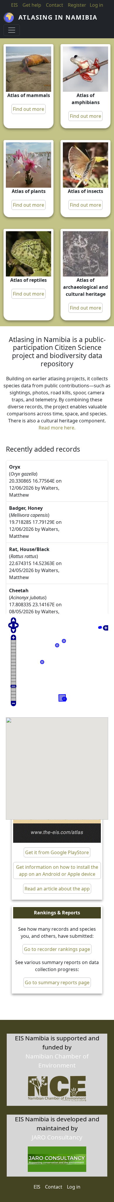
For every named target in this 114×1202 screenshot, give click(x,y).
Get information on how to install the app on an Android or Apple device (57, 870)
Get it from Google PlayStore (57, 852)
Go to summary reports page (57, 982)
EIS (14, 5)
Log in (73, 1187)
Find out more (28, 109)
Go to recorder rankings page (57, 949)
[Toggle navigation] (12, 30)
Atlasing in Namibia (57, 17)
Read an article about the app (57, 888)
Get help (32, 5)
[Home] (11, 17)
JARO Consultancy (57, 1137)
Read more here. (57, 427)
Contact (54, 5)
